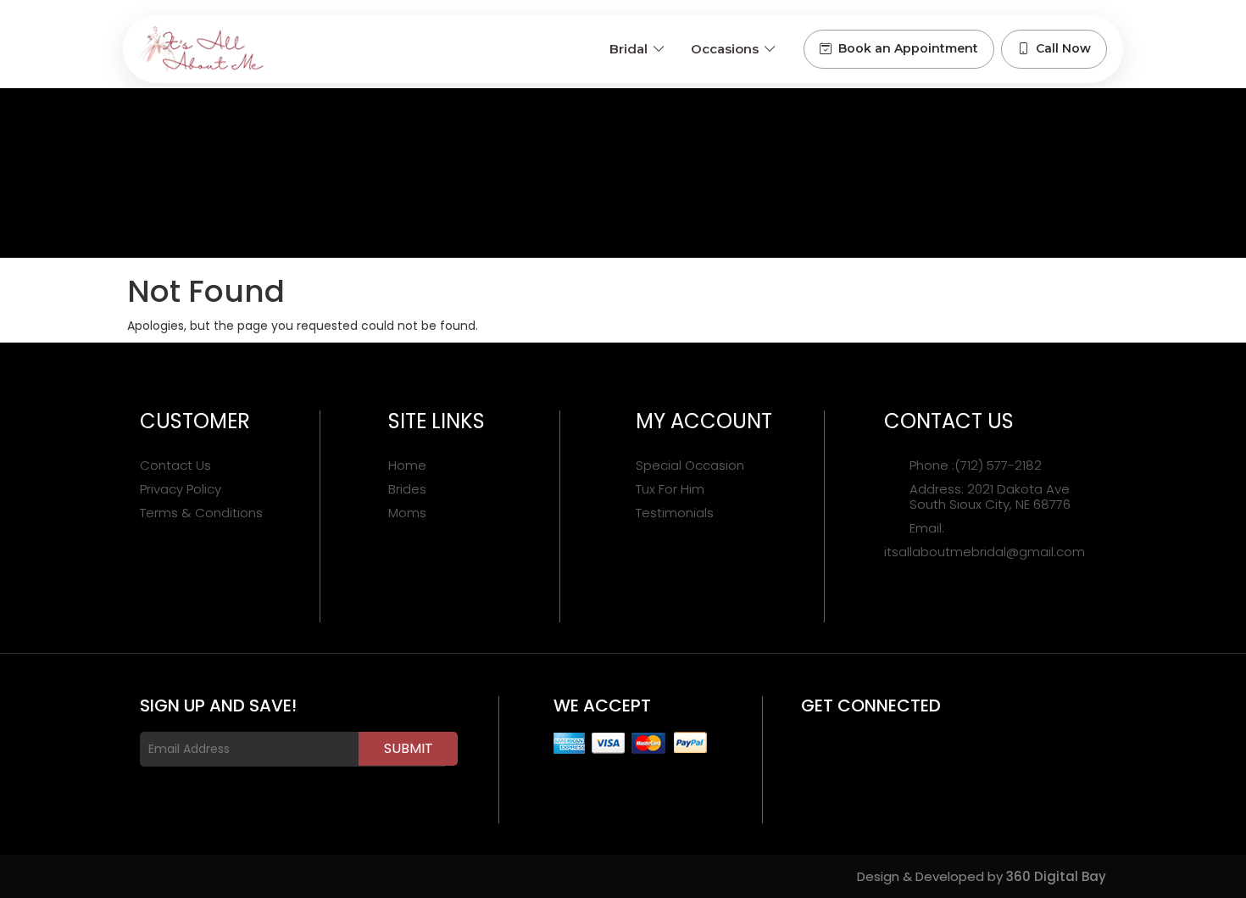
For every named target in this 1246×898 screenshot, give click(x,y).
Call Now (1063, 48)
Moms (407, 513)
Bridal (628, 49)
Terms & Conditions (201, 513)
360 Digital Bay (1056, 876)
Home (407, 465)
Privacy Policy (180, 489)
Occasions (725, 49)
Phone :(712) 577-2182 (975, 465)
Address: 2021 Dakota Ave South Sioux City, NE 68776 (990, 497)
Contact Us (175, 465)
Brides (407, 489)
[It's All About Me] (201, 49)
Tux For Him (670, 489)
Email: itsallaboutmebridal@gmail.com (984, 540)
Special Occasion (690, 465)
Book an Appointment (908, 48)
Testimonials (675, 513)
